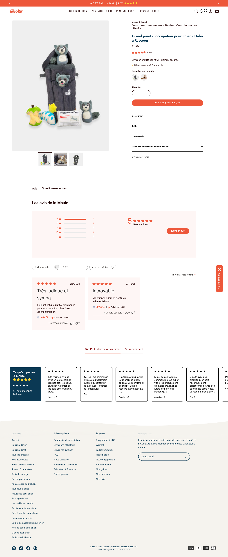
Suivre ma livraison (63, 450)
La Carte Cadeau (104, 450)
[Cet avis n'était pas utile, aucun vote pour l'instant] (77, 323)
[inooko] (16, 11)
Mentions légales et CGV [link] (108, 549)
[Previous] (10, 3)
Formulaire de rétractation (67, 440)
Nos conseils (138, 136)
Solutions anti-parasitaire (24, 508)
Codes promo (61, 474)
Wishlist (100, 445)
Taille (134, 126)
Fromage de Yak (20, 498)
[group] (114, 3)
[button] (196, 11)
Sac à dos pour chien (22, 518)
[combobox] (74, 267)
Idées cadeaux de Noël (23, 464)
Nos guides (101, 469)
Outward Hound (139, 22)
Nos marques (103, 474)
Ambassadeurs (104, 464)
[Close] (219, 269)
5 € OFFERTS (219, 281)
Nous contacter (61, 459)
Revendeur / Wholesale (65, 464)
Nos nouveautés (20, 459)
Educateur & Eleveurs (65, 469)
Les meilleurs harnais (22, 503)
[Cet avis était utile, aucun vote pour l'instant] (71, 323)
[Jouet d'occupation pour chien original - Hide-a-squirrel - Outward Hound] (144, 77)
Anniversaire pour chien (24, 484)
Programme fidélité (105, 440)
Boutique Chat (19, 450)
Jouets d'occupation (22, 469)
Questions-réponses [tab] (54, 188)
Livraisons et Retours (64, 445)
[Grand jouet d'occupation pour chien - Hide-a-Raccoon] (45, 159)
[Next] (218, 3)
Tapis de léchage (20, 474)
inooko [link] (99, 547)
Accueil (135, 25)
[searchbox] (43, 267)
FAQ (56, 454)
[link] (77, 11)
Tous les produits (20, 454)
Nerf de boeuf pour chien (24, 527)
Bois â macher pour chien (25, 513)
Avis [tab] (34, 188)
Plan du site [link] (125, 549)
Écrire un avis (178, 231)
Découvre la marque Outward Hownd (150, 146)
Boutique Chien (19, 445)
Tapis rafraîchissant (21, 537)
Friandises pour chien (22, 493)
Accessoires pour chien (151, 25)
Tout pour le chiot (20, 488)
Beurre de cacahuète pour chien (28, 522)
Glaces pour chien (21, 532)
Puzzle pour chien (21, 479)
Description (137, 115)
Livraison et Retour (141, 156)
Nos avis (100, 479)
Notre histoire (103, 454)
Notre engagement (105, 459)
